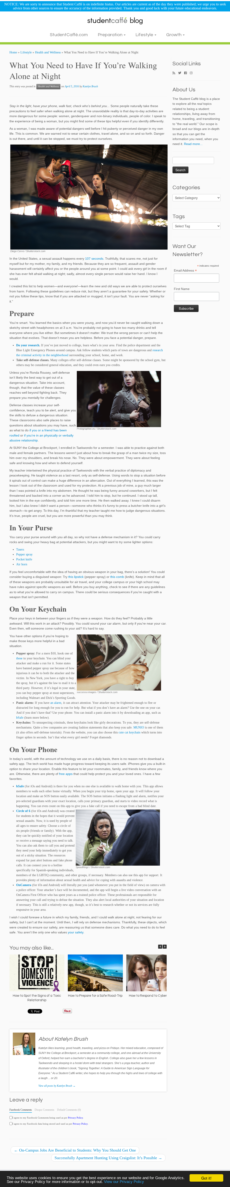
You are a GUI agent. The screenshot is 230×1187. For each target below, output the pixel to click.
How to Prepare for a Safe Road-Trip (95, 995)
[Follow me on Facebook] (187, 73)
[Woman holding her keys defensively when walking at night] (119, 662)
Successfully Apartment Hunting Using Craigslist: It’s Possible (108, 1158)
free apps (66, 774)
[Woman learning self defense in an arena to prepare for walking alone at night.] (89, 196)
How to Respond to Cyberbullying (153, 995)
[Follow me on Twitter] (181, 73)
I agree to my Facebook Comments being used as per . (48, 1117)
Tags (178, 216)
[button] (165, 947)
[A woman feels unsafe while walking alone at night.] (119, 398)
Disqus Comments (44, 1109)
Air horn (21, 564)
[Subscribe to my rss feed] (175, 73)
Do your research (27, 345)
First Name (182, 289)
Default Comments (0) (69, 1109)
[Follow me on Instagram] (192, 73)
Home (13, 52)
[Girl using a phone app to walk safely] (118, 837)
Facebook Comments (20, 1109)
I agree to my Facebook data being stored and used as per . (50, 1123)
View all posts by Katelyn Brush (56, 1085)
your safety (75, 932)
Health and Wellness (48, 52)
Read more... (193, 144)
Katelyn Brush (90, 86)
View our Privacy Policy (124, 1182)
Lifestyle (144, 35)
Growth (174, 35)
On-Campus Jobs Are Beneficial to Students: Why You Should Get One (75, 1150)
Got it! (206, 1178)
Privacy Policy (75, 1117)
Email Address (185, 270)
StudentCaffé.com (69, 35)
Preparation (110, 35)
